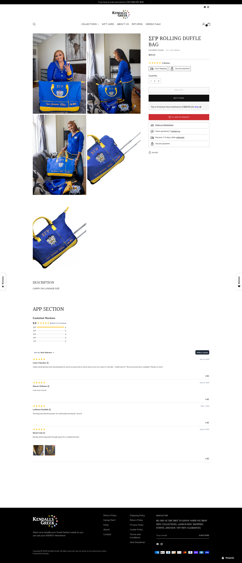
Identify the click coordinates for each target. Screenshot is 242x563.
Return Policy (109, 515)
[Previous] (91, 2)
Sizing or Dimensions (164, 125)
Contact (107, 534)
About (106, 529)
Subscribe (204, 535)
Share (155, 153)
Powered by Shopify (41, 554)
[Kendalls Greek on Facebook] (205, 7)
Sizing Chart (109, 520)
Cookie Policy (136, 529)
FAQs (106, 524)
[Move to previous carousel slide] (201, 499)
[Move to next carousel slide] (207, 499)
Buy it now (179, 98)
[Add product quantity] (151, 80)
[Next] (150, 2)
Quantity (153, 75)
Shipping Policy (137, 515)
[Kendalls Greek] (121, 14)
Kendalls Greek (53, 551)
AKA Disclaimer (137, 542)
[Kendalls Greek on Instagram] (208, 7)
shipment (180, 137)
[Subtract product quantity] (158, 80)
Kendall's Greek (156, 50)
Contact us (175, 131)
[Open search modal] (34, 24)
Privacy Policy (136, 524)
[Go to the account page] (202, 24)
